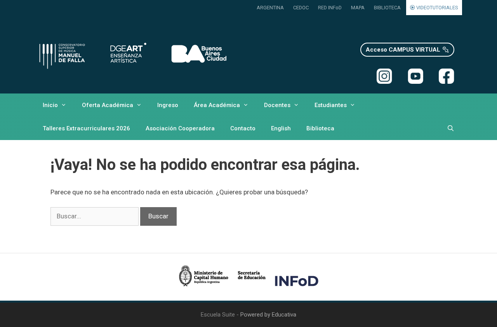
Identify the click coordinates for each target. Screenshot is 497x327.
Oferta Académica (107, 105)
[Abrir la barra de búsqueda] (450, 128)
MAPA (358, 7)
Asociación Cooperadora (180, 128)
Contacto (242, 128)
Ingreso (167, 105)
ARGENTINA (270, 7)
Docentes (277, 105)
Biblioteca (320, 128)
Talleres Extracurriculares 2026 (86, 128)
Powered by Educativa (268, 314)
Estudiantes (331, 105)
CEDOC (301, 7)
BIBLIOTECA (387, 7)
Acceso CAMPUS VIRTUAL (403, 49)
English (281, 128)
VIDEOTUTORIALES (436, 7)
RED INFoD (330, 7)
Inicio (50, 105)
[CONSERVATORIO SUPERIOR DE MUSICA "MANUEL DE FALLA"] (132, 54)
